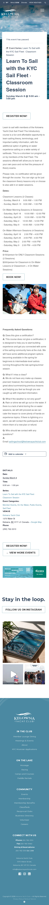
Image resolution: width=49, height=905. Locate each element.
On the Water (23, 505)
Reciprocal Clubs (24, 811)
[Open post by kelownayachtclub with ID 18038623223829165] (13, 674)
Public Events (35, 505)
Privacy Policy (18, 899)
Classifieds (24, 807)
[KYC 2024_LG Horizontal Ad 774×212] (24, 572)
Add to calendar (15, 454)
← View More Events (21, 552)
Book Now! (13, 277)
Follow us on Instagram (24, 609)
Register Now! (16, 116)
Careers (24, 824)
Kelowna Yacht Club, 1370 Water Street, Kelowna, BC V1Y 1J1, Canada (24, 861)
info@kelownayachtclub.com (24, 869)
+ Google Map (35, 522)
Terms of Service (30, 899)
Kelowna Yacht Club (11, 515)
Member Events (9, 505)
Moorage (24, 765)
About (24, 745)
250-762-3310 (27, 840)
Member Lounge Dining (24, 736)
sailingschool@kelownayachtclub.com (27, 441)
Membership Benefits (24, 803)
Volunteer (24, 820)
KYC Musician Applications (24, 749)
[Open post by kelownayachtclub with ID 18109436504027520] (34, 674)
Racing (24, 770)
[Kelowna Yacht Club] (10, 13)
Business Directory (24, 816)
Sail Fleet (7, 508)
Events (24, 794)
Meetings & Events (24, 741)
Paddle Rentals (24, 778)
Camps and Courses (24, 774)
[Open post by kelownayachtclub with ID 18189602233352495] (24, 642)
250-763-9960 (26, 844)
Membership (24, 798)
